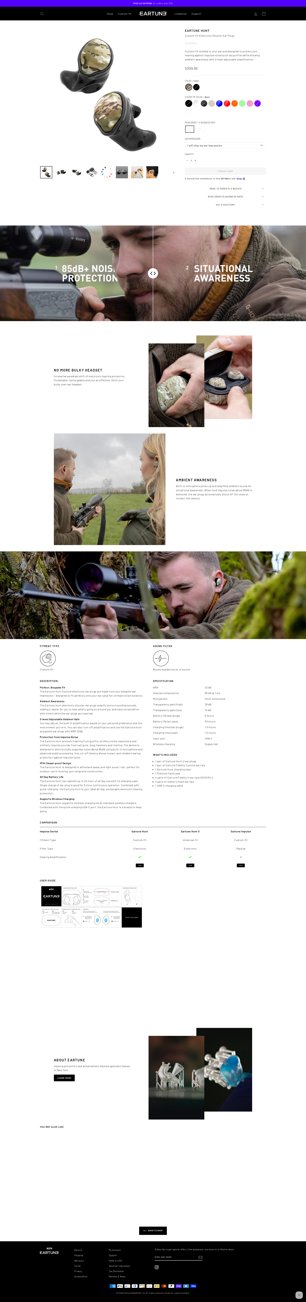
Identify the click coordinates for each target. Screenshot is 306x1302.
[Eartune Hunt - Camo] (65, 1203)
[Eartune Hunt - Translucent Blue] (64, 1206)
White (189, 113)
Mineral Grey (204, 103)
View (140, 865)
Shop (110, 13)
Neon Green (242, 103)
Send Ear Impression (119, 1266)
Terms (77, 1266)
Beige (211, 103)
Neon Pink (250, 103)
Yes (199, 129)
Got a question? (225, 205)
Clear (196, 103)
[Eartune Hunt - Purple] (78, 1206)
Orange (234, 103)
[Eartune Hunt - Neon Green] (72, 1206)
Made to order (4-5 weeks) (225, 188)
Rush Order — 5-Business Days (200, 122)
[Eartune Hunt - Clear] (55, 1206)
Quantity (189, 154)
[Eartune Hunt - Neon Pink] (75, 1206)
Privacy (78, 1271)
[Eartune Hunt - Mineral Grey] (58, 1206)
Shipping (78, 1255)
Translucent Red (227, 103)
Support (196, 13)
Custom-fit (124, 13)
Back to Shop (155, 1230)
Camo (189, 87)
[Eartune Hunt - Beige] (61, 1206)
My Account (115, 1250)
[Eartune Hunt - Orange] (70, 1206)
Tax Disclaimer (116, 1271)
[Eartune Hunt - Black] (68, 1203)
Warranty (79, 1260)
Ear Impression (192, 139)
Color (192, 81)
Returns (78, 1250)
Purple (257, 103)
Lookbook (181, 13)
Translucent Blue (219, 103)
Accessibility (80, 1276)
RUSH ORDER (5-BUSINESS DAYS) (225, 196)
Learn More (64, 1078)
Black (196, 87)
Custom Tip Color (197, 97)
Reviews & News (117, 1276)
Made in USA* (116, 1260)
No (189, 129)
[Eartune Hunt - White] (81, 1206)
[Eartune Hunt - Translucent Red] (67, 1206)
